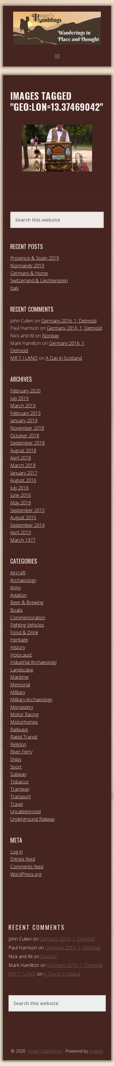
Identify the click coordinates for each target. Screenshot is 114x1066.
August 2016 (23, 480)
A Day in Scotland (64, 358)
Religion (18, 744)
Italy (14, 288)
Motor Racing (24, 714)
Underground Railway (32, 819)
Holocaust (21, 655)
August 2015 (23, 517)
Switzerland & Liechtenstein (39, 280)
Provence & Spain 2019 (34, 258)
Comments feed (26, 866)
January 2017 (23, 473)
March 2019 (23, 405)
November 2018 (27, 428)
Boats (16, 610)
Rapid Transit (23, 737)
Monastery (21, 707)
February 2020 (25, 391)
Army (15, 587)
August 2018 (23, 450)
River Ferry (21, 751)
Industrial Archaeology (33, 662)
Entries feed (22, 859)
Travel (16, 804)
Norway (50, 335)
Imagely (96, 1051)
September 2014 (27, 525)
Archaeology (23, 580)
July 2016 (19, 488)
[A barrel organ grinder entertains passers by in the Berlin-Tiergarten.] (57, 148)
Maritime (19, 677)
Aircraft (17, 572)
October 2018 (24, 435)
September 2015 (27, 510)
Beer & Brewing (26, 602)
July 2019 (19, 398)
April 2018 (20, 458)
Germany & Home (29, 273)
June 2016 (20, 495)
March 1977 (23, 540)
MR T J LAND (24, 358)
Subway (18, 774)
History (17, 647)
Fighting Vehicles (27, 625)
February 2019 (25, 413)
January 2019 (23, 420)
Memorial (20, 684)
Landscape (21, 670)
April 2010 (20, 532)
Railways (19, 729)
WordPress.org (26, 874)
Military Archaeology (31, 699)
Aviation (18, 595)
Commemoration (27, 617)
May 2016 (20, 502)
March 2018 (23, 465)
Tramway (19, 789)
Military (17, 692)
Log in (16, 851)
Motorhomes (24, 722)
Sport (16, 767)
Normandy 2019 (27, 265)
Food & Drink (24, 632)
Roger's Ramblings (57, 28)
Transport (20, 796)
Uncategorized (25, 811)
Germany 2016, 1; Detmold (68, 321)
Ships (15, 759)
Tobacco (19, 782)
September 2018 (27, 443)
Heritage (19, 640)
